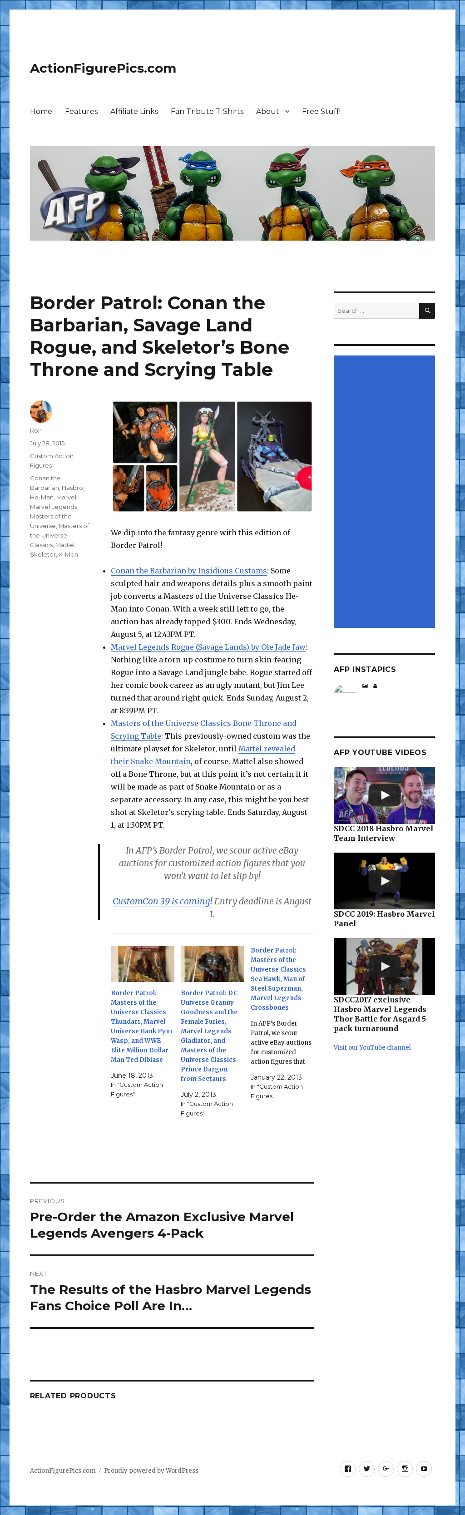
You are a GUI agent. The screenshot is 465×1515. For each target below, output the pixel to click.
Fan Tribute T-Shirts (207, 111)
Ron (36, 430)
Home (41, 111)
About (267, 111)
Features (81, 111)
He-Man (42, 497)
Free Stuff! (321, 111)
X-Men (68, 554)
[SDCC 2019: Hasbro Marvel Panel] (384, 881)
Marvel (66, 497)
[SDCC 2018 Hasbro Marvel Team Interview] (384, 795)
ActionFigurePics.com (103, 68)
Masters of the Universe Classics (59, 535)
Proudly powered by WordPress (151, 1471)
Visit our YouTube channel (372, 1047)
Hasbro (72, 487)
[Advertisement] (385, 492)
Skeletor (43, 554)
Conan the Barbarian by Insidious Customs (189, 570)
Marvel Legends (53, 506)
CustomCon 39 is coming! (163, 901)
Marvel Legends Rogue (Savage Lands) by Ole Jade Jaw (208, 646)
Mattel (64, 544)
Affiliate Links (134, 111)
